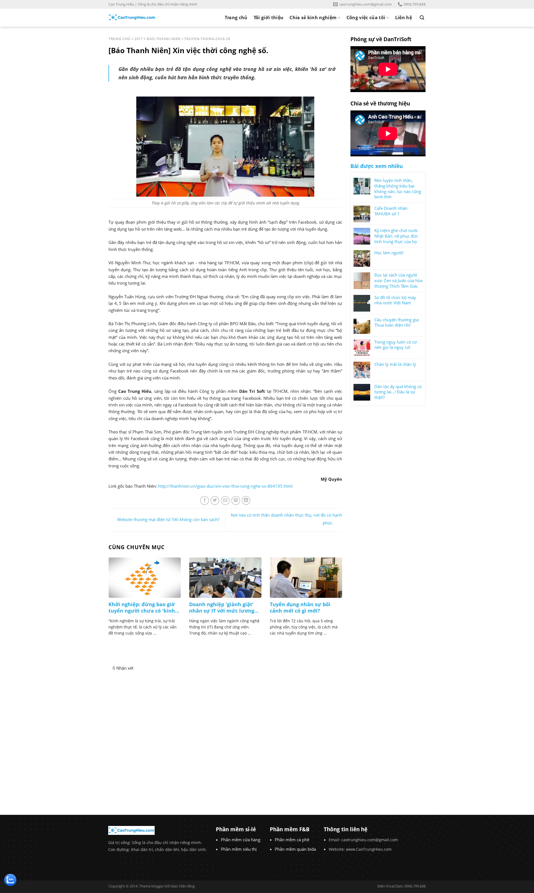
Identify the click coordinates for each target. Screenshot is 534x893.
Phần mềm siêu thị (239, 849)
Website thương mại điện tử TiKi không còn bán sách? (168, 519)
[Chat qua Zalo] (10, 879)
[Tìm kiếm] (422, 17)
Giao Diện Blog (183, 886)
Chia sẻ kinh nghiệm (313, 17)
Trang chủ (236, 17)
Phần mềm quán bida (295, 849)
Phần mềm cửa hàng (240, 839)
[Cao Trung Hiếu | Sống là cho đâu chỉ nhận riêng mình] (132, 17)
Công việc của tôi (366, 17)
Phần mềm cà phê (292, 839)
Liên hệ (403, 17)
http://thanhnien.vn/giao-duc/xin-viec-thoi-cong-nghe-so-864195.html (225, 486)
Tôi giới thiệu (268, 17)
